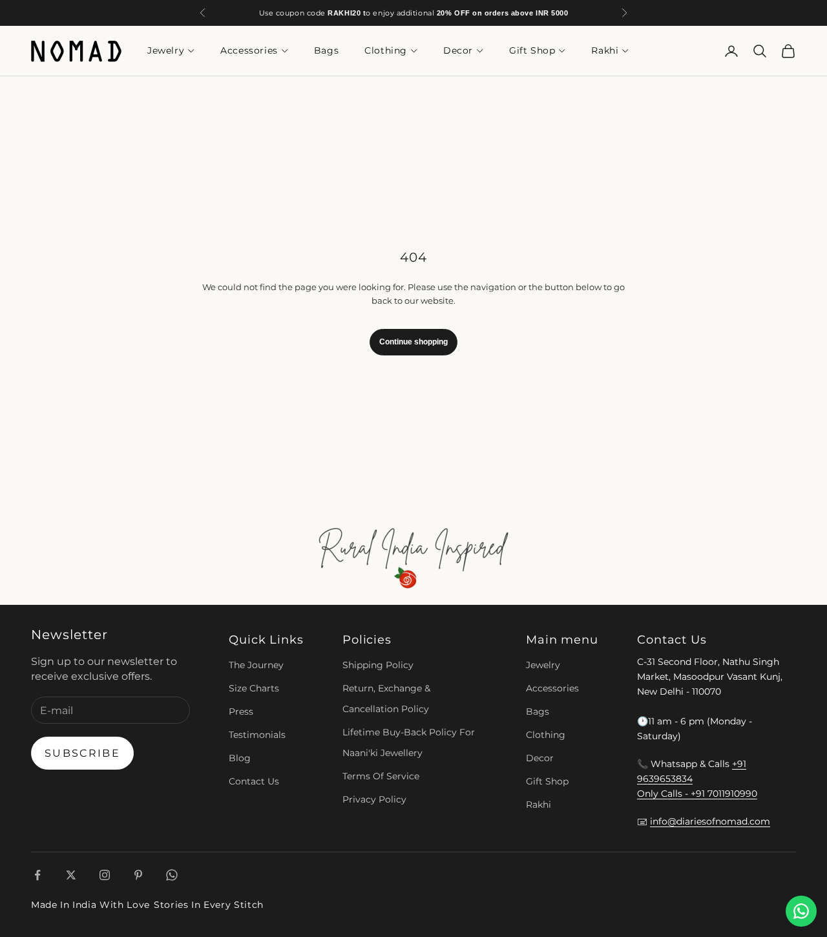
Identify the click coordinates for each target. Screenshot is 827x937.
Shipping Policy (378, 665)
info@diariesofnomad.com (710, 821)
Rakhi (604, 51)
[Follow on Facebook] (37, 875)
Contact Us (254, 781)
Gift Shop (532, 51)
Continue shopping (413, 341)
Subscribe (82, 753)
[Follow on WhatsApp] (171, 875)
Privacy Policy (374, 799)
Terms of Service (380, 776)
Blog (240, 758)
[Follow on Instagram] (104, 875)
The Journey (256, 665)
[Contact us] (801, 911)
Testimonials (257, 735)
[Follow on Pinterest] (138, 875)
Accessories (249, 51)
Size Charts (254, 688)
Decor (458, 51)
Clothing (385, 51)
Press (241, 711)
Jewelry (165, 51)
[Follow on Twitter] (71, 875)
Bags (326, 51)
